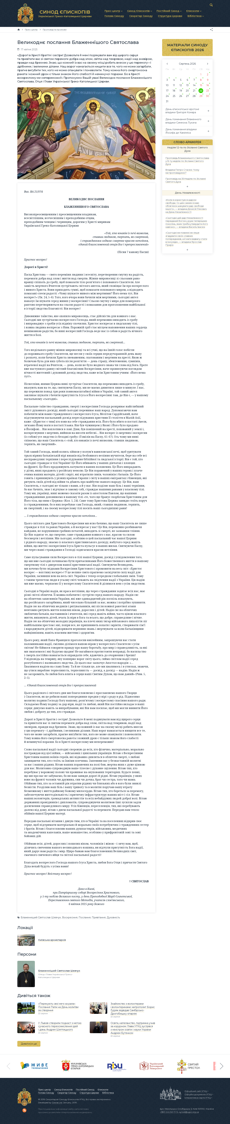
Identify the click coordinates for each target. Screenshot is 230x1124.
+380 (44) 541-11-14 (169, 1112)
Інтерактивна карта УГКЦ (198, 1097)
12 (180, 85)
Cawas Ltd (57, 1102)
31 (167, 101)
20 (187, 90)
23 (207, 90)
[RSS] (24, 1110)
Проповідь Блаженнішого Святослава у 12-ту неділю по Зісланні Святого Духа (187, 160)
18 (174, 90)
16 (207, 85)
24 (167, 96)
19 (180, 90)
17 (167, 90)
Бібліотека (108, 1093)
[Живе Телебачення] (34, 1066)
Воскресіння (69, 917)
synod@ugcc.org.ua (189, 1112)
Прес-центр (44, 1089)
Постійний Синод (85, 1089)
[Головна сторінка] (18, 29)
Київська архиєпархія (52, 939)
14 (194, 85)
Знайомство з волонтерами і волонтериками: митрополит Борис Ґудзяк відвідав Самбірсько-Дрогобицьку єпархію (133, 1008)
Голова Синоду (46, 1093)
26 (180, 96)
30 (207, 96)
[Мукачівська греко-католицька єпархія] (77, 1066)
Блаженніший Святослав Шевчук (41, 917)
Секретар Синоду (66, 1093)
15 (201, 85)
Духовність (113, 917)
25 (174, 96)
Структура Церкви (89, 1093)
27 (187, 96)
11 (174, 85)
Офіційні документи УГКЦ (198, 1094)
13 (187, 85)
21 (194, 90)
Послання (85, 917)
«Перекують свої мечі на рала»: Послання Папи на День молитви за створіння (58, 1007)
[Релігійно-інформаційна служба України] (116, 1066)
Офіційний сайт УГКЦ (196, 1091)
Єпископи (103, 1089)
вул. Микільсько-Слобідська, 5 (176, 1109)
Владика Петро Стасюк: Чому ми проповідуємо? (182, 171)
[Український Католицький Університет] (152, 1066)
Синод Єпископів (63, 1089)
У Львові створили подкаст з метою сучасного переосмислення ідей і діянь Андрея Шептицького (59, 1026)
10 (167, 85)
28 (194, 96)
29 (201, 96)
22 (200, 90)
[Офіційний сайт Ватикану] (188, 1066)
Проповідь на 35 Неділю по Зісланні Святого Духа (186, 180)
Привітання (99, 917)
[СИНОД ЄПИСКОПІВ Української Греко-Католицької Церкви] (25, 13)
